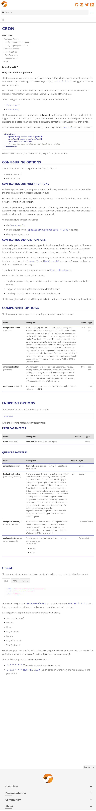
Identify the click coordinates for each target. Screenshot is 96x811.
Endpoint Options (10, 52)
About (9, 806)
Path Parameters (11, 55)
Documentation (15, 793)
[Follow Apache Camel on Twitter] (87, 4)
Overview (11, 786)
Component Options (11, 48)
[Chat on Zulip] (82, 4)
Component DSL (18, 225)
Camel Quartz (12, 105)
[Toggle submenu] (2, 20)
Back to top (89, 767)
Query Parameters (12, 58)
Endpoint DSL (33, 261)
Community (13, 799)
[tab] (6, 580)
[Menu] (92, 12)
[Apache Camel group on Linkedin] (92, 4)
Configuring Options (11, 39)
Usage (5, 61)
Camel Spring (12, 109)
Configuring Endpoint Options (16, 45)
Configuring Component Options (17, 42)
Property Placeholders (60, 269)
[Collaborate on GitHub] (76, 4)
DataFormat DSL (52, 261)
